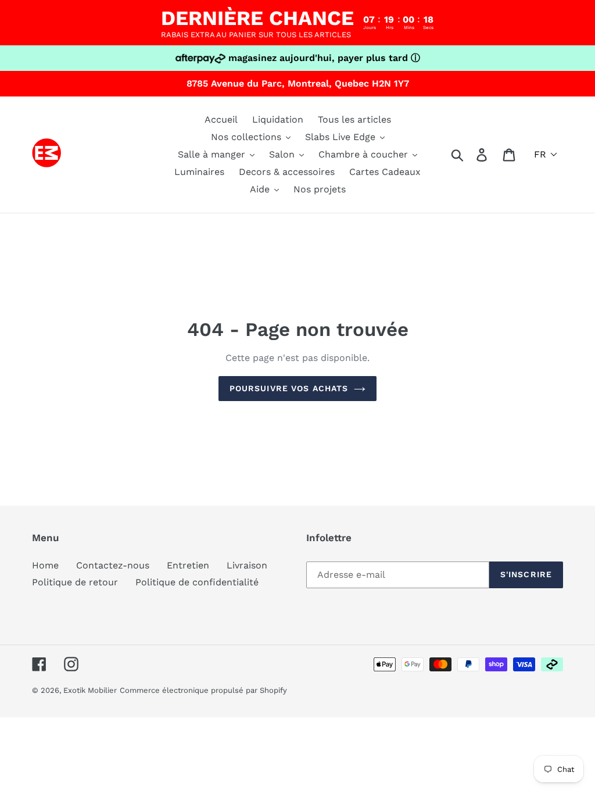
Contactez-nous (112, 565)
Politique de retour (75, 582)
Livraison (247, 565)
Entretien (188, 565)
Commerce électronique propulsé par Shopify (203, 690)
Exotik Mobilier (90, 690)
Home (45, 565)
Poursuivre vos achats (289, 388)
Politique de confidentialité (197, 582)
